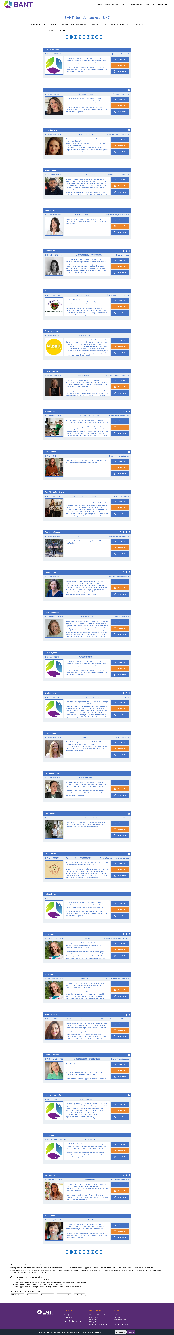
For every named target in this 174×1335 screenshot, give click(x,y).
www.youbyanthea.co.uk (120, 536)
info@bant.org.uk (71, 1315)
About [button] (100, 4)
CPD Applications (94, 1322)
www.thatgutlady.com (121, 1059)
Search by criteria (32, 1295)
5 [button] (88, 37)
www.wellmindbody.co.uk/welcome (116, 1019)
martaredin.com (123, 255)
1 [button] (71, 37)
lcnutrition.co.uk (123, 737)
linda (127, 818)
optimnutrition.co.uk (122, 94)
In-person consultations (64, 1295)
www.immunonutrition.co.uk (119, 134)
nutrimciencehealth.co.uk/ (120, 456)
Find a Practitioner (120, 1315)
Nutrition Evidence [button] (137, 4)
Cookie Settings (120, 1332)
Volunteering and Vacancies (98, 1324)
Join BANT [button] (125, 4)
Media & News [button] (150, 4)
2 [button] (75, 37)
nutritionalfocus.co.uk (121, 54)
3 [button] (79, 37)
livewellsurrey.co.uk (122, 617)
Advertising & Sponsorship (97, 1315)
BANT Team (93, 1320)
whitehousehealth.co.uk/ (120, 577)
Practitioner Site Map (121, 1324)
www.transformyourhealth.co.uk (117, 215)
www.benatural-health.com (119, 295)
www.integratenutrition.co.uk (118, 979)
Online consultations (47, 1295)
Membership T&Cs (120, 1320)
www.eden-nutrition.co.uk (119, 174)
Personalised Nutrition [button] (112, 4)
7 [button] (96, 37)
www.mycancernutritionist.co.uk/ (117, 938)
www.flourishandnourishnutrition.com (115, 858)
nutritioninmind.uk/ (122, 496)
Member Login (118, 1322)
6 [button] (92, 37)
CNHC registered (79, 1295)
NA (128, 697)
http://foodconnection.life (120, 416)
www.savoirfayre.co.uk (121, 1180)
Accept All (131, 1332)
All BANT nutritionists (17, 1295)
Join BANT (117, 1317)
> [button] (101, 37)
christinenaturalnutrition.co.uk (118, 375)
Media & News (93, 1317)
